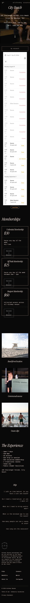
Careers (18, 571)
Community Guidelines (17, 591)
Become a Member (9, 253)
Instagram (19, 579)
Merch (18, 575)
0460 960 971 (18, 25)
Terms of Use (6, 591)
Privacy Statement (7, 595)
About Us (5, 579)
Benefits (5, 575)
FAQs (3, 571)
